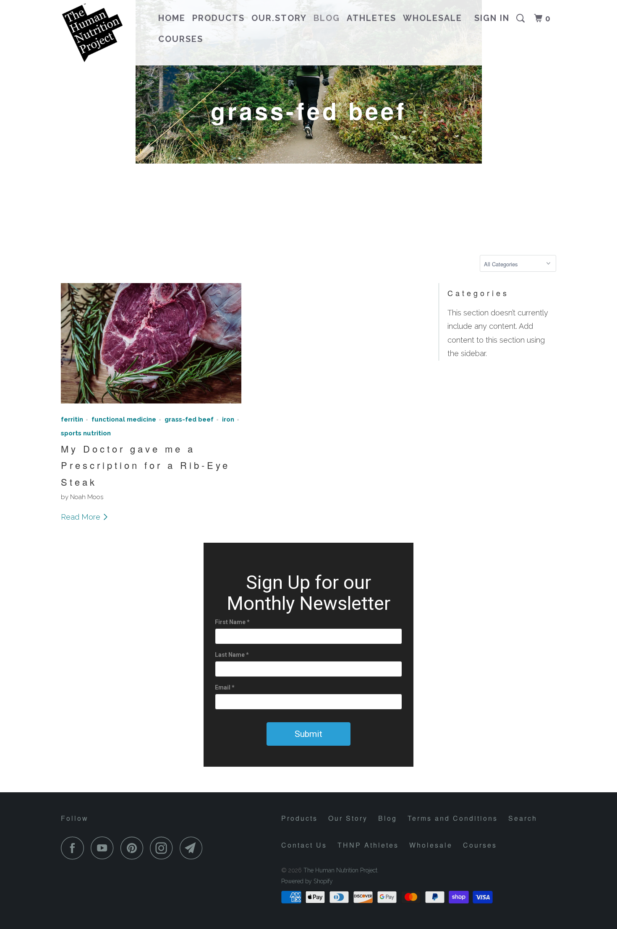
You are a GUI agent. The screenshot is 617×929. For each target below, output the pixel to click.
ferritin (72, 419)
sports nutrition (86, 433)
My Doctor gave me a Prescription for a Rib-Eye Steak (145, 465)
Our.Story (279, 18)
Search (522, 818)
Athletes (371, 18)
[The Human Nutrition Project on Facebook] (75, 847)
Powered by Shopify (307, 881)
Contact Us (304, 845)
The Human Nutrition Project (340, 870)
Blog (327, 18)
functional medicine (124, 419)
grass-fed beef (189, 419)
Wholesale (432, 18)
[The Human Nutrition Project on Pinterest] (134, 847)
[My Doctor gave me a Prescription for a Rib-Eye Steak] (151, 405)
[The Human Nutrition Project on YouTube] (104, 847)
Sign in (492, 18)
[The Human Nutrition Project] (104, 32)
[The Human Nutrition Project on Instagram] (164, 847)
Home (172, 18)
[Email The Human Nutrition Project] (193, 847)
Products (218, 18)
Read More (81, 517)
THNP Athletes (368, 845)
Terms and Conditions (453, 818)
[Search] (522, 18)
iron (228, 419)
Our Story (348, 818)
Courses (180, 39)
